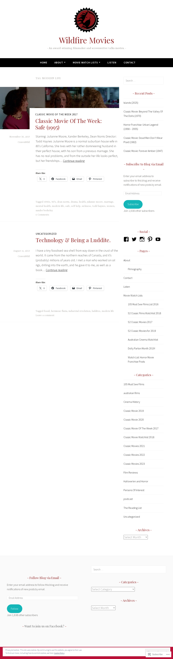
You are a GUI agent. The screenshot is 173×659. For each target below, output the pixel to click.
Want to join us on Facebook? (44, 626)
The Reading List (132, 508)
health (82, 202)
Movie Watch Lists (85, 62)
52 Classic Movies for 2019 (142, 330)
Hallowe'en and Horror (135, 481)
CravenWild (24, 142)
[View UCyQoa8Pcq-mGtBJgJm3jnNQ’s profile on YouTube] (158, 239)
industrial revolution (79, 311)
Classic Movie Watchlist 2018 (138, 437)
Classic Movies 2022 (134, 454)
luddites (96, 311)
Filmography (135, 269)
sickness (86, 206)
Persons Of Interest (133, 490)
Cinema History (131, 401)
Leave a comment (45, 315)
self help (75, 206)
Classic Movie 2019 (133, 410)
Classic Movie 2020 (133, 419)
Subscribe (133, 204)
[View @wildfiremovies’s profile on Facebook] (126, 239)
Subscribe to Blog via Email (145, 164)
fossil (47, 311)
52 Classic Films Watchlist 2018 (144, 313)
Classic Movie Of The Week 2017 (56, 114)
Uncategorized (46, 233)
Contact (129, 62)
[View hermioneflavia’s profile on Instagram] (142, 239)
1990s (47, 202)
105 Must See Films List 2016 (143, 304)
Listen (111, 62)
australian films (131, 393)
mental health (43, 206)
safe (67, 206)
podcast (128, 499)
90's (54, 202)
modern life (58, 206)
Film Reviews (130, 472)
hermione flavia (59, 311)
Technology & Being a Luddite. (73, 240)
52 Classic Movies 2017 (140, 322)
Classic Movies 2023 (134, 463)
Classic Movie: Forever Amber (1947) (143, 151)
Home (43, 62)
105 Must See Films (133, 384)
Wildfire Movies (86, 40)
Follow (14, 608)
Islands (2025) (130, 102)
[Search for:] (143, 80)
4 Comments (42, 214)
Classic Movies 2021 (134, 446)
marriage (108, 202)
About (58, 62)
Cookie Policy (59, 653)
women (110, 206)
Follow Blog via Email (44, 578)
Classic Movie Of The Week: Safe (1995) (68, 124)
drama (74, 202)
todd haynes (98, 206)
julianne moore (95, 202)
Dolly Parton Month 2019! (141, 348)
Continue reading (74, 161)
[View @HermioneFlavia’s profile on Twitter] (134, 239)
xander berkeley (44, 210)
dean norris (63, 202)
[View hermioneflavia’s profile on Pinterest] (150, 239)
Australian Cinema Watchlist (143, 339)
